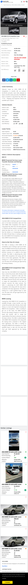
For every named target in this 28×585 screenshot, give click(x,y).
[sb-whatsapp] (14, 79)
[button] (26, 1)
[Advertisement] (14, 351)
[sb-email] (18, 79)
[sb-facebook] (4, 79)
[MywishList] (24, 2)
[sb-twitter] (7, 79)
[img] (14, 17)
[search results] (22, 2)
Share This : (14, 76)
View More (4, 578)
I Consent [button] (7, 582)
